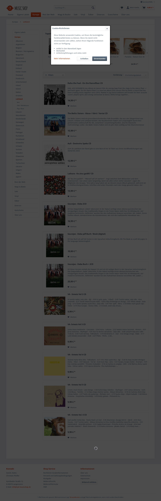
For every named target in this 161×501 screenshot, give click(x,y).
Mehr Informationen (62, 58)
